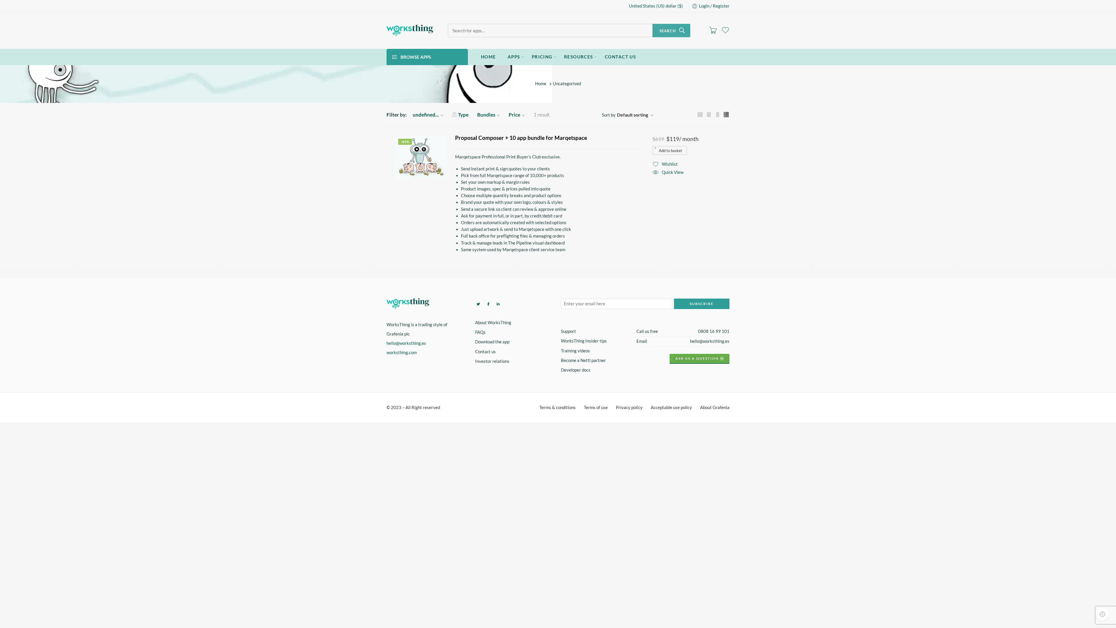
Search (667, 30)
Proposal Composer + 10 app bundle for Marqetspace (521, 137)
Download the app (492, 341)
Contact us (485, 351)
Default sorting (632, 114)
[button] (669, 150)
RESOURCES (578, 56)
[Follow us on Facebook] (487, 303)
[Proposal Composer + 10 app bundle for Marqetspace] (420, 157)
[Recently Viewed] (1102, 614)
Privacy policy (629, 407)
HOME (488, 56)
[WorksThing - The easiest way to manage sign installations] (410, 30)
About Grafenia (714, 407)
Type (463, 115)
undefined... (426, 115)
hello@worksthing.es (406, 343)
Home (540, 84)
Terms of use (596, 407)
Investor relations (492, 361)
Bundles (486, 115)
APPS (514, 56)
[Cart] (713, 30)
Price (514, 115)
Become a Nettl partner (583, 360)
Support (568, 331)
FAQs (480, 332)
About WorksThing (493, 322)
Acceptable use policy (671, 407)
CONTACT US (620, 56)
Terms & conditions (557, 407)
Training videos (575, 350)
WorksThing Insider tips (584, 340)
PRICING (542, 56)
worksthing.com (402, 352)
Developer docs (576, 369)
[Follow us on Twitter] (477, 303)
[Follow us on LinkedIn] (497, 303)
